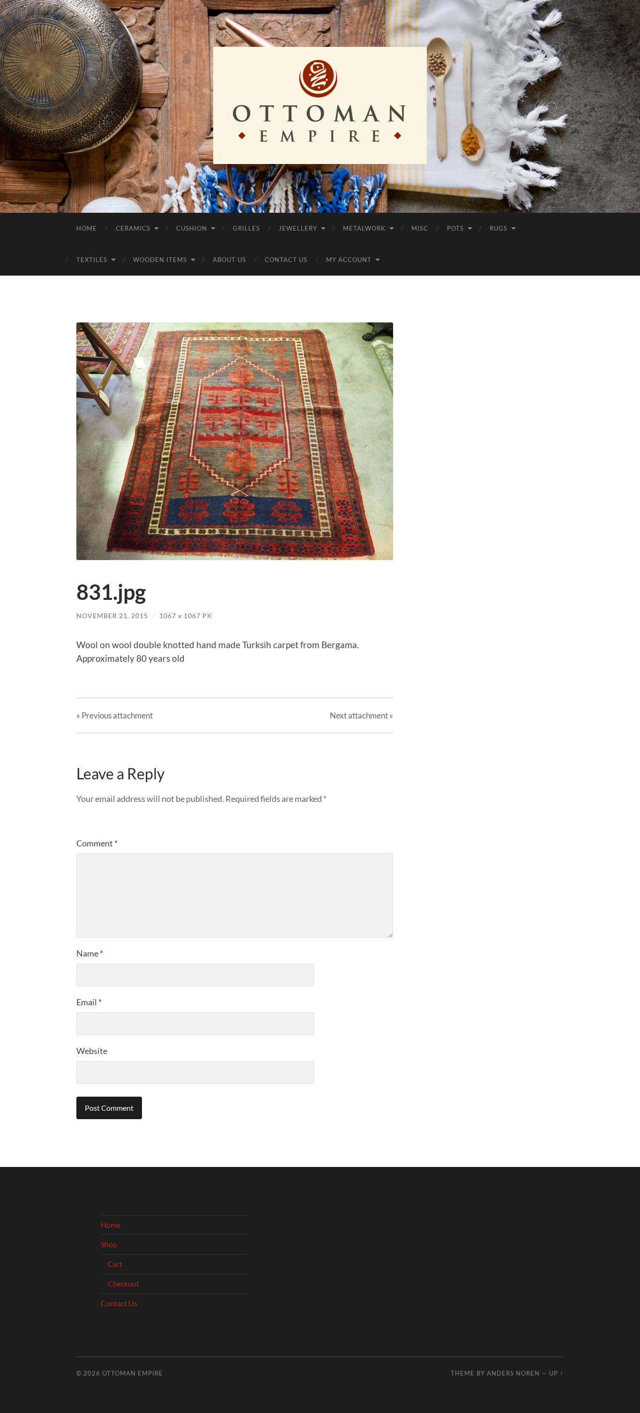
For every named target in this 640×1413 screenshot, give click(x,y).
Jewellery (298, 228)
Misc (419, 228)
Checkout (123, 1283)
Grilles (246, 228)
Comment (97, 843)
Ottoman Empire (132, 1373)
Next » (361, 715)
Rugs (498, 228)
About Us (229, 259)
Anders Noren (513, 1373)
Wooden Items (160, 259)
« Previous (114, 715)
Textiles (91, 259)
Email (89, 1002)
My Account (349, 259)
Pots (455, 228)
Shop (109, 1244)
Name (89, 953)
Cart (115, 1263)
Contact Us (286, 259)
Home (86, 228)
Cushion (191, 228)
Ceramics (133, 228)
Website (91, 1051)
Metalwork (364, 228)
